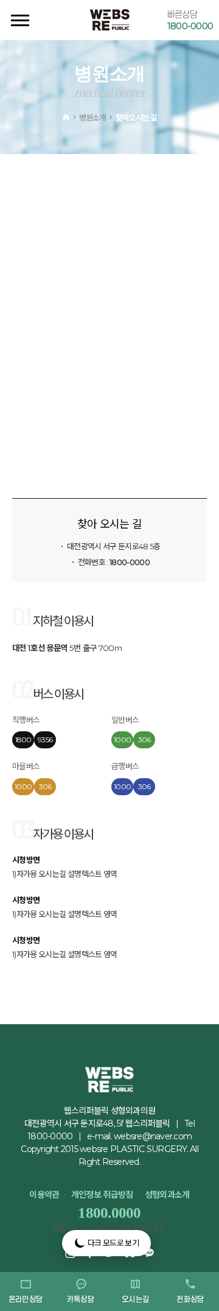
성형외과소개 (167, 1194)
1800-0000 (190, 26)
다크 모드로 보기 (112, 1243)
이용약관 (44, 1194)
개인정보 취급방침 (102, 1194)
